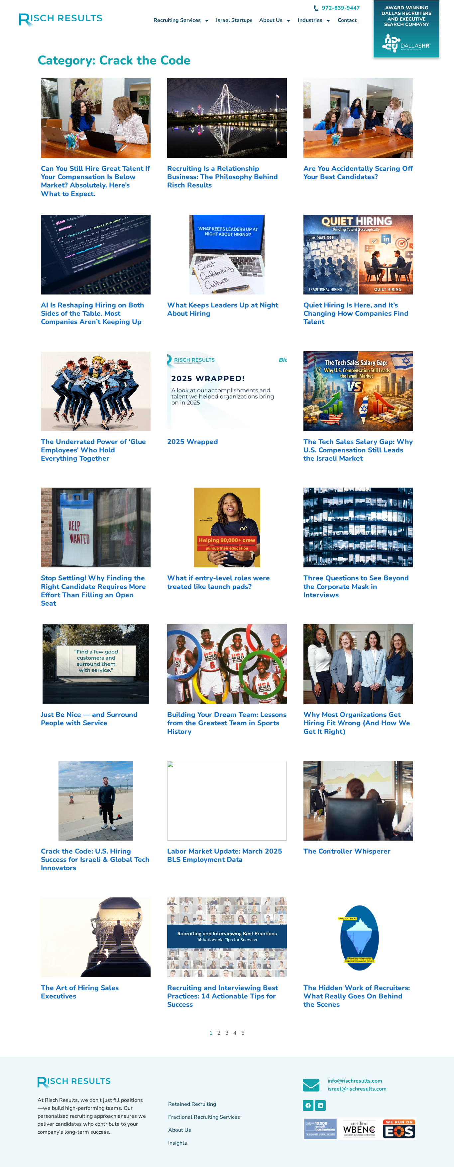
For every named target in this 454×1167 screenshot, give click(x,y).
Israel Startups (234, 20)
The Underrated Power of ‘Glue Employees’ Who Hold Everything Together (93, 450)
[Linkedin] (320, 1105)
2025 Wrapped (192, 441)
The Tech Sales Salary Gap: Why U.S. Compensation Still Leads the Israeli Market (358, 450)
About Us (271, 20)
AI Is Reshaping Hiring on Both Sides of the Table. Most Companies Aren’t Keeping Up (92, 313)
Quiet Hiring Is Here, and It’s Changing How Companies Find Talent (355, 313)
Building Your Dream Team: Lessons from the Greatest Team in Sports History (226, 723)
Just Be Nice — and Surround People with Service (89, 719)
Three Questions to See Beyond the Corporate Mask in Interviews (356, 586)
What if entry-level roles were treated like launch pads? (218, 582)
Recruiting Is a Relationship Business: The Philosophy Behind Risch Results (222, 177)
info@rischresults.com (355, 1081)
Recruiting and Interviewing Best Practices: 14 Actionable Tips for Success (222, 996)
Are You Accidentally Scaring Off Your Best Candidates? (358, 172)
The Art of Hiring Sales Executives (80, 992)
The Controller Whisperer (347, 851)
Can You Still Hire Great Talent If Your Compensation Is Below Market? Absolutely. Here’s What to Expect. (95, 181)
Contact (347, 20)
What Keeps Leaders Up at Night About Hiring (222, 309)
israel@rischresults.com (357, 1089)
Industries (310, 20)
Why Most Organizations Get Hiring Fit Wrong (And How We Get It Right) (356, 723)
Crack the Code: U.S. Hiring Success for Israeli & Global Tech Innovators (95, 860)
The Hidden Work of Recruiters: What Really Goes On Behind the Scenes (356, 996)
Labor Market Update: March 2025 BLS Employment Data (224, 855)
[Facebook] (308, 1105)
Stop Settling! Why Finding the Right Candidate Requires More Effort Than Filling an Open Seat (93, 590)
